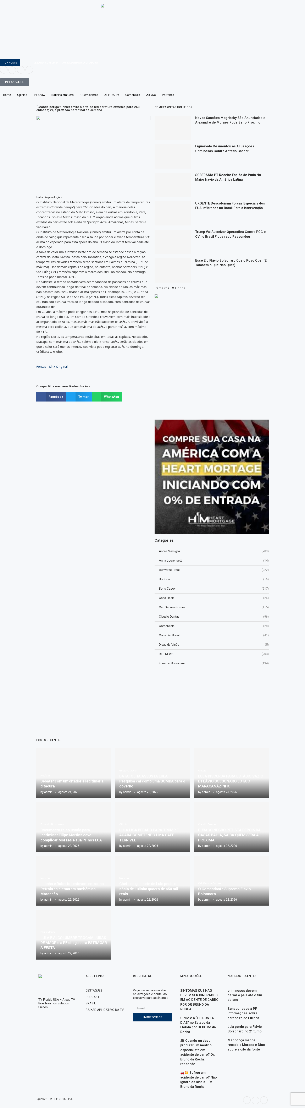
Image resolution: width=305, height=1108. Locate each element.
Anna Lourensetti (214, 560)
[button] (51, 397)
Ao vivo (151, 95)
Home (7, 95)
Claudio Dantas (214, 616)
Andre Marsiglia (214, 551)
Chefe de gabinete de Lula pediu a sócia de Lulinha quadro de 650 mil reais (148, 889)
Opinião (22, 95)
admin (48, 792)
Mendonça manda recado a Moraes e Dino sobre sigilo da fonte (246, 1045)
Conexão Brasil (214, 635)
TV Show (39, 95)
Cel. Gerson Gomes (214, 607)
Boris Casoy (214, 588)
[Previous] (24, 62)
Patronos (168, 95)
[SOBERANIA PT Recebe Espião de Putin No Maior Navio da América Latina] (173, 185)
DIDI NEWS (214, 654)
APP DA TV (111, 95)
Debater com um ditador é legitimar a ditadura (65, 62)
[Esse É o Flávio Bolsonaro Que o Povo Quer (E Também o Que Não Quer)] (173, 270)
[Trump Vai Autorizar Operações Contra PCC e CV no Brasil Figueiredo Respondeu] (173, 242)
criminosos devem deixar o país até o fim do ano (245, 995)
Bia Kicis (214, 579)
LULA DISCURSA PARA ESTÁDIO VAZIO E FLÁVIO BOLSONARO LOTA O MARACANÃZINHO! (230, 781)
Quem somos (89, 95)
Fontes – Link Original (52, 366)
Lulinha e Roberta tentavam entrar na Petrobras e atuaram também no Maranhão (72, 889)
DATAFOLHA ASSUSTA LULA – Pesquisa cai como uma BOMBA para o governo (152, 781)
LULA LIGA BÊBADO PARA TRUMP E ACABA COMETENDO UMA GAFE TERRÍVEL (149, 835)
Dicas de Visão (214, 644)
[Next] (29, 62)
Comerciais (132, 95)
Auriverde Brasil (214, 570)
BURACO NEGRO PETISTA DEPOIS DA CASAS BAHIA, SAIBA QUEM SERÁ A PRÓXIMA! (229, 835)
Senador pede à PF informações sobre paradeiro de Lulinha (243, 1013)
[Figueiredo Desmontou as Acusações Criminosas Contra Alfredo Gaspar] (173, 156)
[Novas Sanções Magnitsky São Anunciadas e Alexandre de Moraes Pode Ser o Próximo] (173, 128)
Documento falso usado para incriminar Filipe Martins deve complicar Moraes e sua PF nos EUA (71, 835)
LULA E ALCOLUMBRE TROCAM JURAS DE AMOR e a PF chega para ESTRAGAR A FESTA (73, 942)
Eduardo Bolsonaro (214, 663)
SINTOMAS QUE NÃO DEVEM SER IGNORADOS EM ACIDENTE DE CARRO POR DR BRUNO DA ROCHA (199, 1000)
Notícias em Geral (62, 95)
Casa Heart (214, 598)
